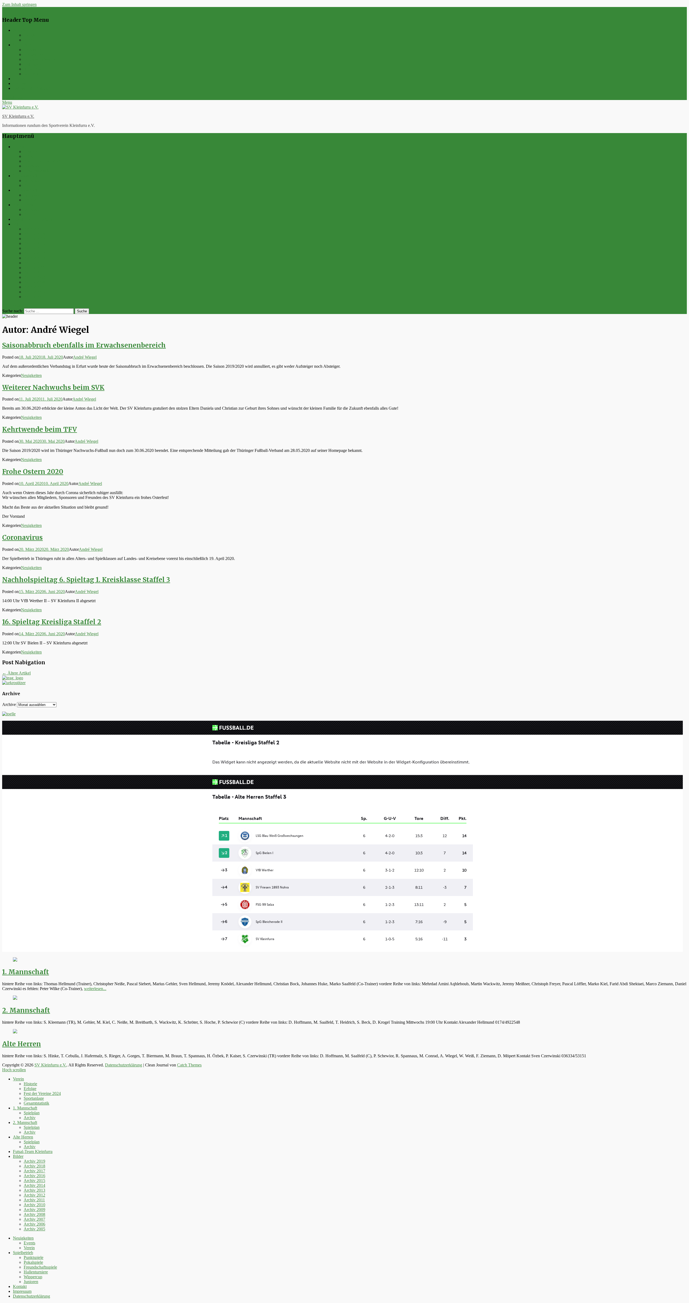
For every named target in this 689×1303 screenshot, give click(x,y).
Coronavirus (22, 537)
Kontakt (20, 78)
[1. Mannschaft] (15, 960)
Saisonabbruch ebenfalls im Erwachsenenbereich (84, 345)
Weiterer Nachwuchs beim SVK (53, 387)
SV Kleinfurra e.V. (18, 116)
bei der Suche (13, 306)
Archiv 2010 (34, 272)
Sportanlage (34, 166)
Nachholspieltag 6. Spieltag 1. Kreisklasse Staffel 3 (86, 580)
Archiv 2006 (34, 292)
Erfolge (30, 156)
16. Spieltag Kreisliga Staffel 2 (51, 622)
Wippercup (33, 69)
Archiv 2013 (34, 258)
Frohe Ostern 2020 (32, 471)
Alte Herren (23, 204)
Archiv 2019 (34, 229)
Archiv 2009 (34, 277)
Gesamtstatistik (36, 171)
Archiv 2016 (34, 243)
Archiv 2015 (34, 248)
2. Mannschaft (25, 190)
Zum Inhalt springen (19, 4)
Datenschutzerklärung (31, 88)
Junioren (31, 74)
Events (29, 35)
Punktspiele (33, 49)
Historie (30, 151)
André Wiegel (85, 357)
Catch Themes (189, 1065)
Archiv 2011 (34, 267)
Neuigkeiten (23, 30)
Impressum (22, 83)
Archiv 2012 (34, 262)
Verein (29, 40)
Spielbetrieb (23, 44)
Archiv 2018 (34, 233)
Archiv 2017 (34, 238)
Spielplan (32, 180)
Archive (9, 704)
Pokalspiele (33, 54)
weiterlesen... (95, 988)
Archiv (30, 185)
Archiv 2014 (34, 253)
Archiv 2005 (34, 296)
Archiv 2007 (34, 287)
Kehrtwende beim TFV (39, 429)
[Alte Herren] (15, 1032)
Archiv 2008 (34, 282)
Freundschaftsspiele (40, 59)
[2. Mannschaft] (15, 998)
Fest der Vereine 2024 (42, 161)
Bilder (18, 224)
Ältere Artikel (16, 673)
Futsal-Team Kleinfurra (32, 219)
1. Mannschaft (25, 175)
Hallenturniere (36, 64)
